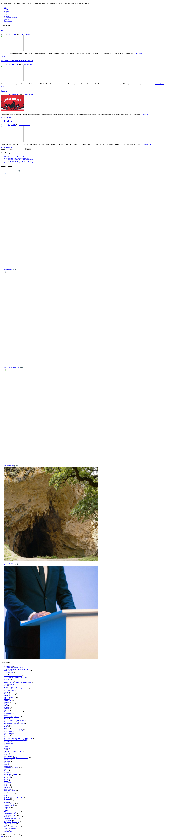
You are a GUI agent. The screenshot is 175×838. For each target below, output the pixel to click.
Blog (5, 8)
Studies (6, 9)
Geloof (6, 725)
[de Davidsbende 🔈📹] (51, 514)
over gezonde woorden (11, 17)
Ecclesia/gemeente (9, 694)
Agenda (6, 16)
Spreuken (7, 799)
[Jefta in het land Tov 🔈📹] (51, 219)
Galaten (6, 715)
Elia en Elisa (8, 700)
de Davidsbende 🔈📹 (11, 465)
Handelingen (8, 731)
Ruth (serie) (7, 789)
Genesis (6, 726)
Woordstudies (8, 831)
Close (6, 5)
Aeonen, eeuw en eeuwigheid (13, 676)
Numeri (6, 772)
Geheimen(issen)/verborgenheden (14, 720)
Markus (6, 764)
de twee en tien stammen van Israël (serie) (16, 689)
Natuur (6, 771)
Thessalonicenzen (9, 805)
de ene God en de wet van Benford (17, 60)
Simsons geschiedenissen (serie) (13, 797)
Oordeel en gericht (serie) (11, 774)
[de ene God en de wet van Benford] (12, 81)
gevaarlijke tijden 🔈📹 (11, 564)
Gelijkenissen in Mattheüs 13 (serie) (14, 723)
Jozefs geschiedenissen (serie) (12, 751)
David (6, 685)
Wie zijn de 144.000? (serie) (12, 827)
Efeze (6, 695)
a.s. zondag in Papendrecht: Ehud (14, 156)
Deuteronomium (9, 690)
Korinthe (6, 759)
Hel (5, 736)
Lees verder (139, 53)
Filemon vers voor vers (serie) (13, 712)
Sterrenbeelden (8, 800)
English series (8, 21)
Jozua (6, 753)
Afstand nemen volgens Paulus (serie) (15, 677)
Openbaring (7, 776)
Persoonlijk (9, 147)
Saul (5, 792)
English (6, 19)
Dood (6, 692)
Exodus (6, 708)
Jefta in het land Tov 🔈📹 (12, 171)
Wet (5, 825)
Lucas (6, 763)
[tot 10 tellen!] (12, 141)
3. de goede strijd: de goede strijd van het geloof (18, 161)
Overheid (7, 779)
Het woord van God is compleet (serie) (15, 740)
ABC (5, 14)
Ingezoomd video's (9, 743)
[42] (12, 50)
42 (2, 30)
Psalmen (6, 784)
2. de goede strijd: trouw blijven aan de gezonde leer (19, 163)
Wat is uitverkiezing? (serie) (12, 818)
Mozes (6, 769)
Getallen (3, 56)
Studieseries (7, 11)
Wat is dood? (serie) (10, 815)
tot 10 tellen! (6, 121)
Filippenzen (7, 713)
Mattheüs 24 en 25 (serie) (11, 767)
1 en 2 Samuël (8, 666)
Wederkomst (8, 820)
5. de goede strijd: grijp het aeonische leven (16, 158)
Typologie (9, 117)
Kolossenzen (8, 756)
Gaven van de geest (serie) (12, 717)
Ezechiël (6, 710)
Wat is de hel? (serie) (10, 813)
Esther (6, 705)
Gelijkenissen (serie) (10, 722)
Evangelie (7, 707)
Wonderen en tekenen (10, 828)
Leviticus (7, 761)
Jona (5, 749)
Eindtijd (6, 699)
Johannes (7, 748)
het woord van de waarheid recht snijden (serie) (18, 738)
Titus (5, 808)
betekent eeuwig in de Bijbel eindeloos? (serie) (17, 682)
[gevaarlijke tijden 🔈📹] (51, 612)
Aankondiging (8, 672)
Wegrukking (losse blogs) (11, 822)
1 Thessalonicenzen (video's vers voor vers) (16, 669)
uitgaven (6, 13)
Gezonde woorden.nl (7, 1)
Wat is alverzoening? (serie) (12, 812)
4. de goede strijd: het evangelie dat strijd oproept (18, 159)
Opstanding (7, 777)
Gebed (6, 718)
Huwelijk (7, 741)
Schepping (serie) (9, 794)
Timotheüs (7, 807)
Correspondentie (9, 684)
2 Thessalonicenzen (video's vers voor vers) (16, 671)
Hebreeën (7, 735)
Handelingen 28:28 (9, 733)
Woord (6, 830)
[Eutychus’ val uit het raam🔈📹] (51, 415)
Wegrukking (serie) (9, 823)
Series (6, 795)
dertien (4, 91)
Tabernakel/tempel (9, 804)
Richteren (7, 786)
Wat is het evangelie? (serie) (12, 817)
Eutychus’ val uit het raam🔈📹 (13, 367)
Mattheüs (7, 766)
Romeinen (7, 787)
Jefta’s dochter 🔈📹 (10, 269)
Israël (5, 745)
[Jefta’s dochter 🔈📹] (51, 317)
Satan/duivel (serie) (9, 790)
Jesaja (6, 746)
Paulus (6, 781)
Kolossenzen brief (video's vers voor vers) (16, 758)
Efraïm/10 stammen (10, 697)
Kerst (5, 754)
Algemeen (7, 679)
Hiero (2, 836)
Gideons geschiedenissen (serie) (13, 730)
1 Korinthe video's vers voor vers (13, 667)
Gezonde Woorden (25, 34)
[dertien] (12, 111)
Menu (2, 5)
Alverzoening (8, 681)
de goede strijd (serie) (10, 687)
